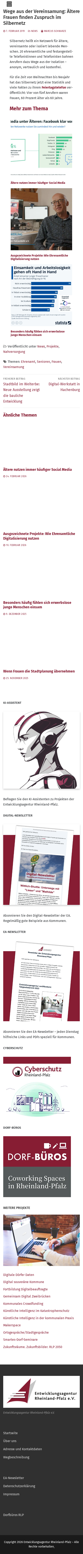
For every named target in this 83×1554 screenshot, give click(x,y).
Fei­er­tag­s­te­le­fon (54, 87)
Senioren (43, 362)
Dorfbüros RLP (13, 1515)
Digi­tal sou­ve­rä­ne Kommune (23, 1282)
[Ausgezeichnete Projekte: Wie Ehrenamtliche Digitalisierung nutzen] (41, 506)
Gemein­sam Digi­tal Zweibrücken (26, 1296)
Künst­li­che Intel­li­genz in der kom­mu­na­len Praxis (38, 1318)
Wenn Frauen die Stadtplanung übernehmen (39, 671)
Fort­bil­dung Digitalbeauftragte (25, 1289)
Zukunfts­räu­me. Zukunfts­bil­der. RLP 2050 (32, 1347)
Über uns (9, 1441)
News (34, 31)
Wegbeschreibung (16, 1457)
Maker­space (12, 1325)
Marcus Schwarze (54, 31)
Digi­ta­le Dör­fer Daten (18, 1275)
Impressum (11, 1494)
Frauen (56, 362)
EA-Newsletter (13, 1478)
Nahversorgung (14, 352)
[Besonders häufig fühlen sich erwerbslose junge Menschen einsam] (41, 575)
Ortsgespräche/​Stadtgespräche (26, 1332)
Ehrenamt (28, 362)
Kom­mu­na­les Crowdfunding (23, 1304)
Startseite (10, 1433)
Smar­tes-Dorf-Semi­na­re (20, 1340)
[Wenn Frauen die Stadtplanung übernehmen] (41, 644)
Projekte (53, 346)
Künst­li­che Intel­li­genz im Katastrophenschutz (36, 1311)
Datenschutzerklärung (19, 1486)
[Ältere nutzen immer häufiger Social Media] (41, 442)
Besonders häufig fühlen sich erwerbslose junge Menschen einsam (37, 605)
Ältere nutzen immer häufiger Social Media (37, 470)
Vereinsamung (13, 367)
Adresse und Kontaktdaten (22, 1449)
